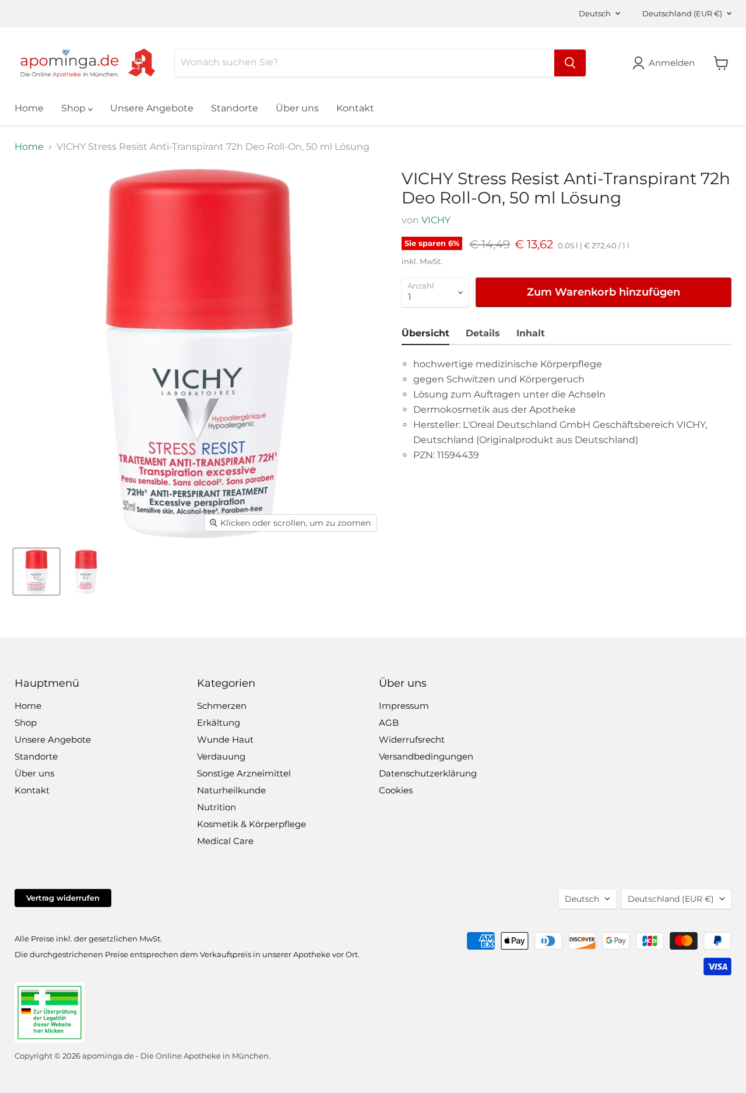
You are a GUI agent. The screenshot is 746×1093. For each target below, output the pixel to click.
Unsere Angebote (151, 108)
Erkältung (218, 722)
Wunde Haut (225, 739)
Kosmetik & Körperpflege (251, 824)
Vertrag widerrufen (63, 897)
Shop (74, 108)
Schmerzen (222, 705)
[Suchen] (570, 63)
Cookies (396, 790)
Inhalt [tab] (530, 333)
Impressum (404, 705)
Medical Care (225, 840)
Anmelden (672, 62)
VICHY (436, 220)
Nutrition (216, 807)
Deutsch (595, 13)
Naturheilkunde (231, 790)
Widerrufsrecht (412, 739)
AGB (389, 722)
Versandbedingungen (426, 756)
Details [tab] (483, 333)
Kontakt (355, 108)
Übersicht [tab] (425, 333)
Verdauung (221, 756)
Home (29, 108)
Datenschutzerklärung (428, 773)
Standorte (234, 108)
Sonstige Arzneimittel (244, 773)
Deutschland (682, 13)
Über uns (297, 108)
